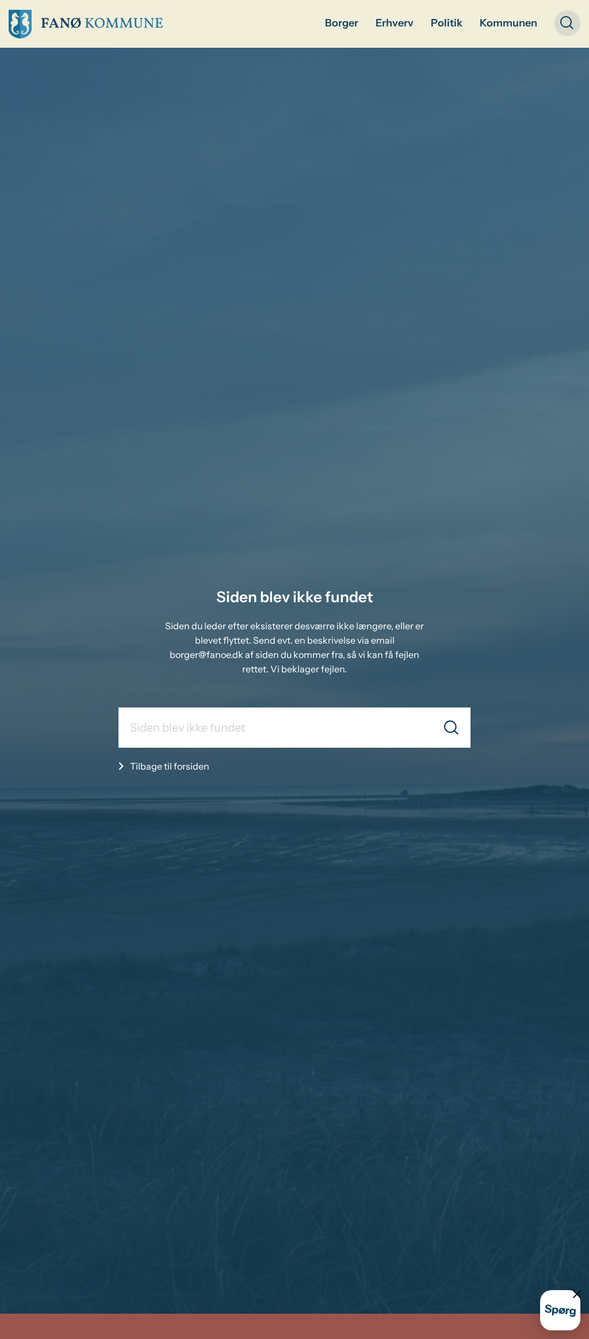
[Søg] (451, 728)
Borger (341, 23)
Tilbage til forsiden (169, 766)
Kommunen (508, 23)
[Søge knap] (567, 23)
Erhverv (395, 23)
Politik (446, 23)
